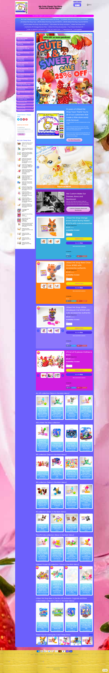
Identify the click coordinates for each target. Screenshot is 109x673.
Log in (75, 1)
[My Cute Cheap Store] (21, 7)
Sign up (79, 1)
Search (36, 654)
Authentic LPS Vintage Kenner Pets (36, 27)
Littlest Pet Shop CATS (78, 24)
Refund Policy (67, 654)
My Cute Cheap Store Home (30, 19)
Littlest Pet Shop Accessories (57, 27)
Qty (67, 232)
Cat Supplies (78, 29)
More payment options (79, 246)
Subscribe (21, 134)
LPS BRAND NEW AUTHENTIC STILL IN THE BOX (74, 19)
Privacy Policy (75, 654)
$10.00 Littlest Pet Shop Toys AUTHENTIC (76, 22)
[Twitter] (18, 119)
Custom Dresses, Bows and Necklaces (78, 209)
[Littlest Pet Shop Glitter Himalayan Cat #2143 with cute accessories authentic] (44, 330)
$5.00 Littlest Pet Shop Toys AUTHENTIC (50, 22)
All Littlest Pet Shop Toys (28, 22)
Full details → (69, 251)
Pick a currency (77, 4)
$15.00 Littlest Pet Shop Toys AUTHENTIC (36, 24)
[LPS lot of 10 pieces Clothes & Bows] (44, 375)
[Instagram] (26, 119)
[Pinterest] (24, 119)
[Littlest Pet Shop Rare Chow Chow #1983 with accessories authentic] (44, 286)
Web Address (49, 654)
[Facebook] (21, 119)
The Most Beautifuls (74, 140)
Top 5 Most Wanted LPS (76, 27)
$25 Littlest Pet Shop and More (60, 24)
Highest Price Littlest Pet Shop (49, 19)
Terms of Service (58, 654)
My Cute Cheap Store (71, 225)
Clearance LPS (67, 29)
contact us (42, 654)
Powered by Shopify (56, 669)
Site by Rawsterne (56, 668)
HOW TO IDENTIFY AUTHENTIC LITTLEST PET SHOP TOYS (44, 30)
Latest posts (25, 110)
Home (32, 654)
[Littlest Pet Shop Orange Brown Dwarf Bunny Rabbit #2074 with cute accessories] (44, 241)
